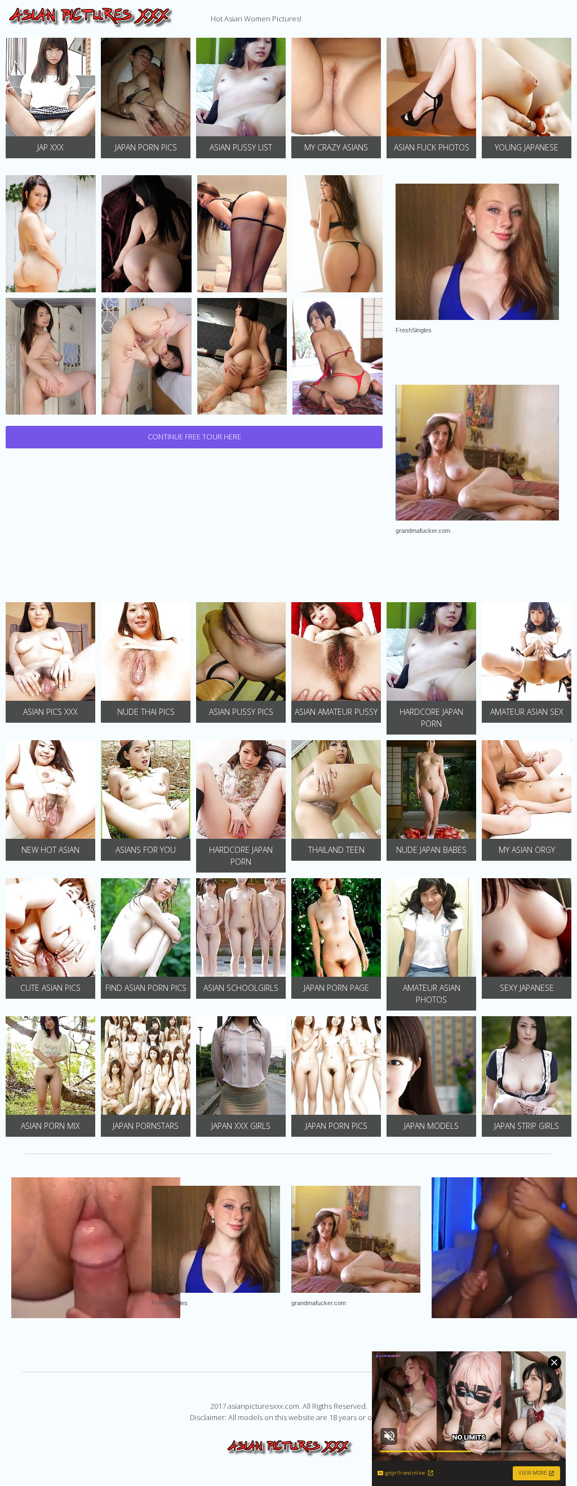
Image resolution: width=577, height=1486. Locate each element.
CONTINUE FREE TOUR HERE (194, 436)
